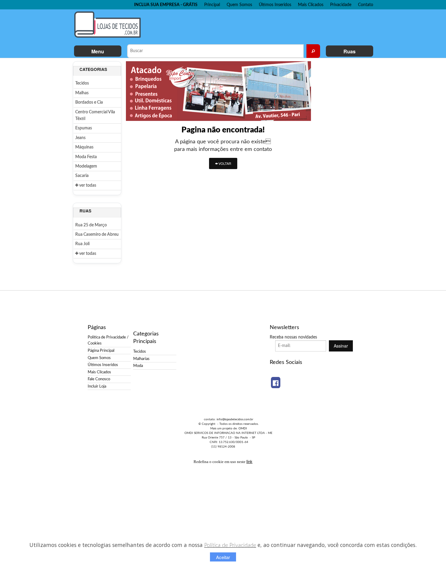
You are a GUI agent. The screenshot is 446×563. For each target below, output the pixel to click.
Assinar (341, 346)
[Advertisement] (259, 26)
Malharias (141, 359)
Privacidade (340, 4)
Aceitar (223, 557)
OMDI (242, 428)
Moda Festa (86, 157)
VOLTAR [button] (224, 163)
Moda (138, 366)
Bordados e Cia (89, 102)
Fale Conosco (99, 379)
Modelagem (86, 166)
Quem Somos (239, 4)
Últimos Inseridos (275, 4)
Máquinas (84, 147)
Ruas (349, 51)
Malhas (82, 93)
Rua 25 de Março (91, 225)
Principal (212, 4)
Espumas (83, 128)
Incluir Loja (97, 386)
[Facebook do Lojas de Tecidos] (275, 382)
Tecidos (82, 83)
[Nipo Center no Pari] (218, 90)
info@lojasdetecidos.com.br (235, 419)
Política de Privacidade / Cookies (108, 340)
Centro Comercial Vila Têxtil (95, 115)
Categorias (93, 69)
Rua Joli (82, 244)
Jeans (80, 138)
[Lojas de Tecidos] (109, 24)
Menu (97, 51)
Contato (365, 4)
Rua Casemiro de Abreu (97, 234)
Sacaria (82, 176)
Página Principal (101, 350)
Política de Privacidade (230, 545)
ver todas (87, 185)
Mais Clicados (310, 4)
